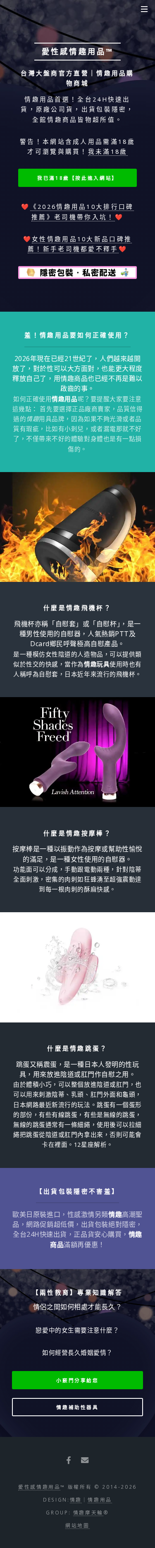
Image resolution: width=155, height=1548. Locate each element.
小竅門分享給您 (77, 1380)
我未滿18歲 (108, 151)
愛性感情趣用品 (39, 1486)
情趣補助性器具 (77, 1407)
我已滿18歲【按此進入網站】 (77, 177)
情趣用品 (100, 1499)
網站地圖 (77, 1525)
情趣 (76, 1499)
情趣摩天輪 (88, 1512)
